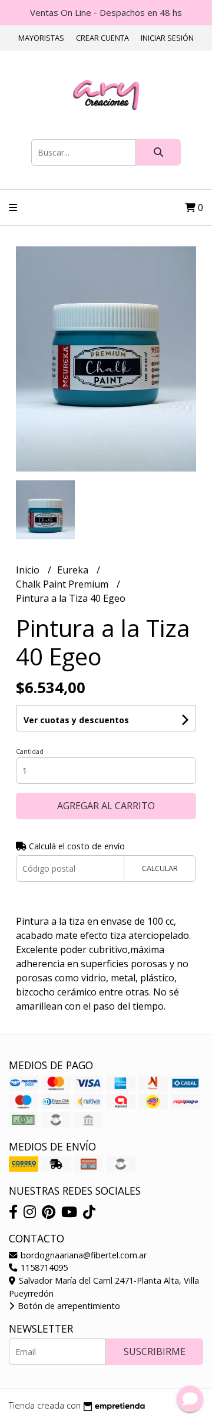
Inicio (29, 569)
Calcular (160, 868)
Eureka (74, 569)
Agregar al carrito (106, 805)
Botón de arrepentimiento (67, 1305)
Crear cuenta (102, 37)
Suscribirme (155, 1351)
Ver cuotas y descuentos (76, 720)
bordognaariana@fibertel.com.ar (82, 1255)
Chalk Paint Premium (63, 584)
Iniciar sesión (167, 37)
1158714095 (43, 1267)
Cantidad (30, 751)
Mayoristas (41, 37)
